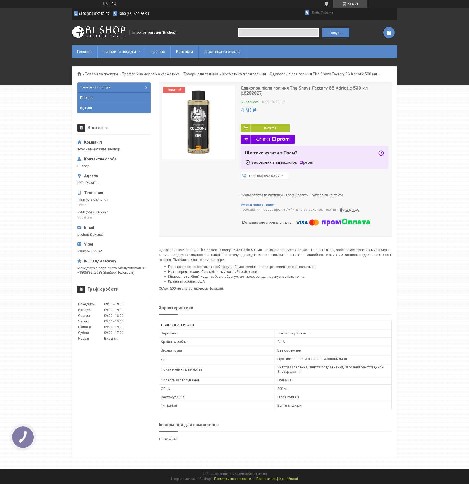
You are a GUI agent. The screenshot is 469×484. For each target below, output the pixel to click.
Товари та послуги (119, 51)
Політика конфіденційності (277, 479)
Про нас (158, 51)
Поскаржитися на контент (234, 479)
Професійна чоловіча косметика (151, 74)
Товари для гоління (200, 74)
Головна (84, 51)
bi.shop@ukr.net (90, 234)
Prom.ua (260, 474)
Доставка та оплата (222, 51)
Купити (270, 128)
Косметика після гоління (244, 74)
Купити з (263, 139)
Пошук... (336, 33)
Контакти (184, 51)
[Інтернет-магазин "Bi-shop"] (99, 33)
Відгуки (86, 108)
